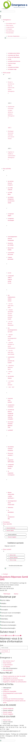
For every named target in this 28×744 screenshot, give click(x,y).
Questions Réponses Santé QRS (14, 578)
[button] (14, 17)
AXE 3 (9, 127)
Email (1, 645)
